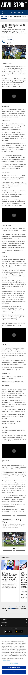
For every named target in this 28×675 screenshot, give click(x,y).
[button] (14, 96)
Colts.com (9, 39)
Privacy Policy (6, 660)
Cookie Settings (14, 663)
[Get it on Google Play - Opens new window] (19, 632)
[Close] (26, 639)
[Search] (23, 12)
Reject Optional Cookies (14, 667)
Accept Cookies (14, 672)
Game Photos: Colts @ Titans (11, 520)
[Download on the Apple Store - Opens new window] (8, 631)
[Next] (18, 548)
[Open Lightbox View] (14, 541)
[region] (14, 656)
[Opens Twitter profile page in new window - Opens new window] (11, 43)
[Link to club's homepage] (3, 11)
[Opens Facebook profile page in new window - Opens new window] (8, 43)
